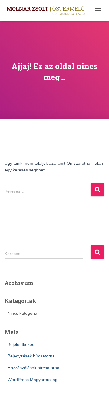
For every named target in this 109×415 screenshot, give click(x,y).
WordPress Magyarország (33, 379)
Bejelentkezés (21, 344)
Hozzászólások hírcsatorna (33, 367)
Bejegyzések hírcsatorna (31, 356)
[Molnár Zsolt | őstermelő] (48, 10)
